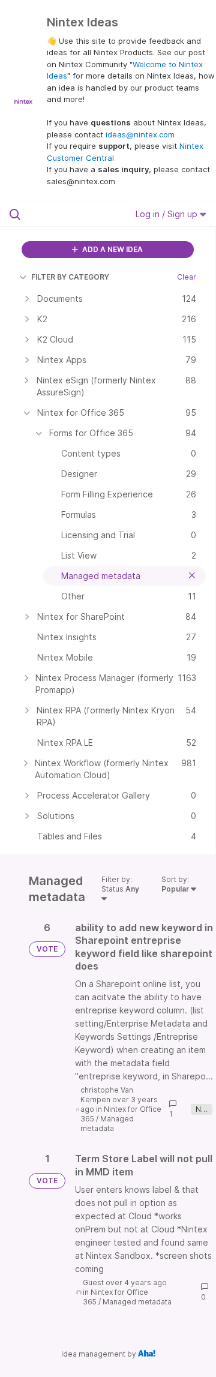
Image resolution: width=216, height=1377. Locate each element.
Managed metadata (107, 1123)
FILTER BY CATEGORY (70, 276)
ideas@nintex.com (140, 134)
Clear (186, 276)
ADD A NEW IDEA (111, 249)
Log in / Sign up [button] (168, 214)
